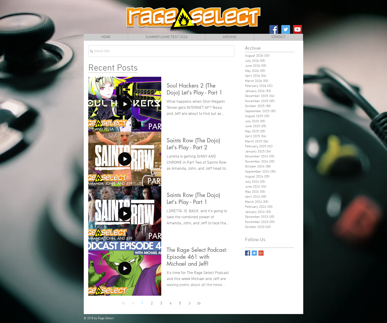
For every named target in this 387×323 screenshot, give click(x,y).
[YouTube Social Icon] (297, 29)
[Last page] (199, 303)
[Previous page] (133, 303)
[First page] (124, 303)
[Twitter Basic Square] (254, 253)
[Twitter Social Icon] (285, 29)
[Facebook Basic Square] (247, 253)
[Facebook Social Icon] (273, 29)
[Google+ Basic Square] (261, 253)
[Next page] (189, 303)
